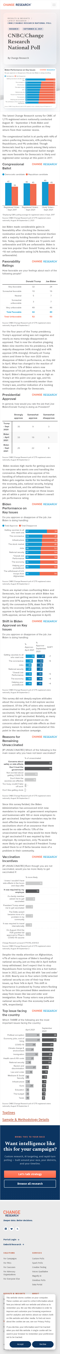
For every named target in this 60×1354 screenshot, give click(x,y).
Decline (42, 1344)
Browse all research (30, 1183)
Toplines (8, 1113)
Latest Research (17, 21)
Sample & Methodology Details (25, 1120)
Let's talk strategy (30, 1174)
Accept (20, 1344)
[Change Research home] (17, 5)
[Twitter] (17, 1229)
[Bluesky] (11, 1229)
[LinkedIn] (5, 1229)
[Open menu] (54, 4)
